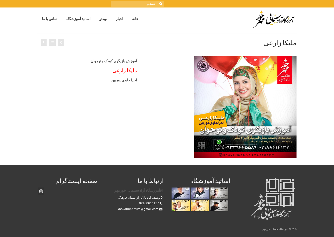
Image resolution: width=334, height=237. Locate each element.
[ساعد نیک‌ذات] (180, 193)
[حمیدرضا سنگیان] (199, 205)
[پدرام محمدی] (61, 42)
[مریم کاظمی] (44, 42)
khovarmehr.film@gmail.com (138, 209)
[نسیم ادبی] (199, 193)
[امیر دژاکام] (218, 205)
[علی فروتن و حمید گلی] (180, 205)
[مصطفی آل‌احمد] (218, 193)
